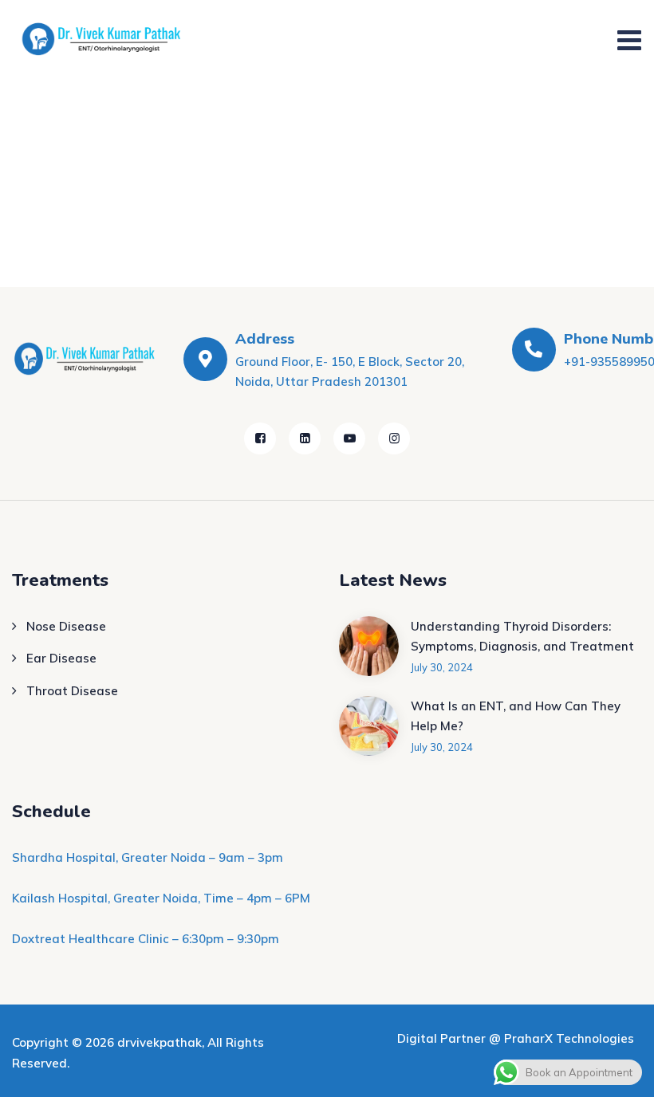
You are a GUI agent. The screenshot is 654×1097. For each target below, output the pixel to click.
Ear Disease (61, 658)
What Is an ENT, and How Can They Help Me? (516, 716)
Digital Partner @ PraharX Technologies (515, 1038)
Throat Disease (72, 690)
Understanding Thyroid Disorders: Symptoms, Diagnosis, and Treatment (522, 637)
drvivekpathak (159, 1042)
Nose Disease (66, 626)
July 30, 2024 (442, 667)
